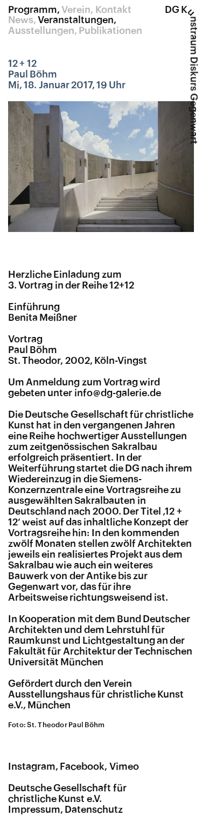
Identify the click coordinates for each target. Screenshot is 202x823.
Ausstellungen (41, 31)
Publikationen (110, 31)
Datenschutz (94, 809)
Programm (32, 10)
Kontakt (113, 10)
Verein (75, 10)
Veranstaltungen (76, 20)
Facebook (82, 766)
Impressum (34, 809)
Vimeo (124, 766)
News (20, 20)
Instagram (31, 766)
